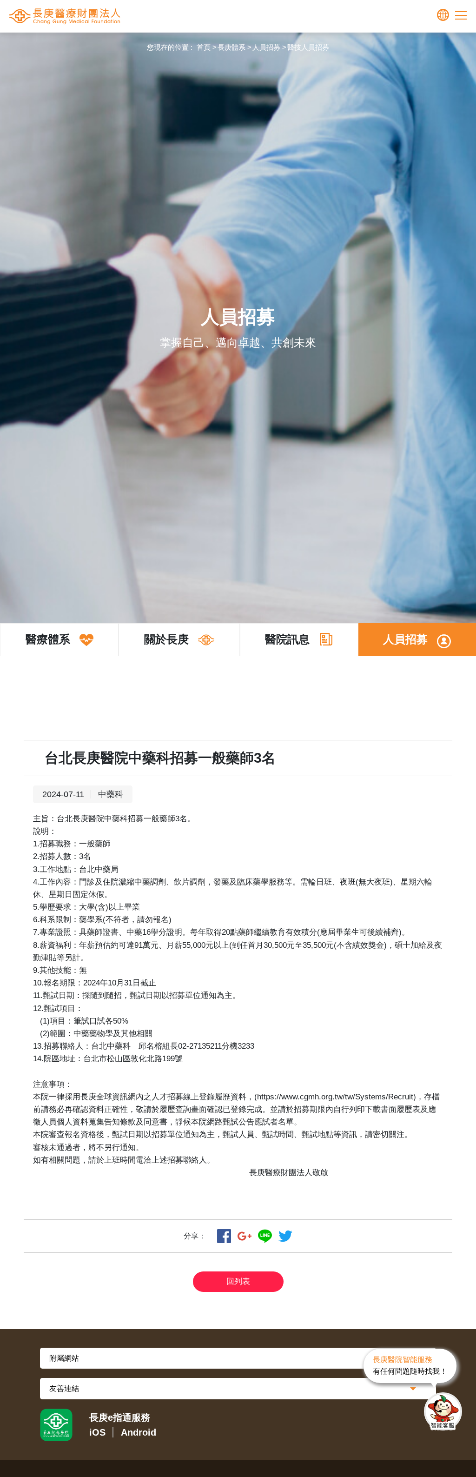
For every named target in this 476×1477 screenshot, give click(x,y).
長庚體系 (231, 47)
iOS (97, 1432)
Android (138, 1432)
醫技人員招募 (308, 47)
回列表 (238, 1281)
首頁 (204, 47)
